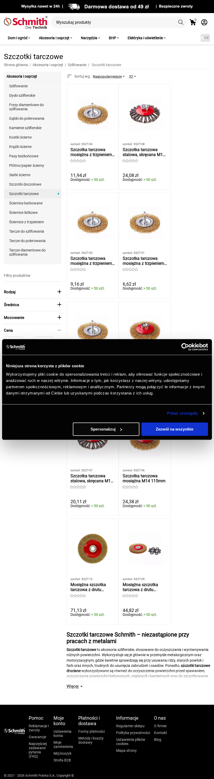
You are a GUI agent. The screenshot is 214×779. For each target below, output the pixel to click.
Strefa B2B (62, 760)
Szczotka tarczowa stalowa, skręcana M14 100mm (91, 478)
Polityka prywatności (133, 733)
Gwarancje (37, 737)
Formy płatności (91, 731)
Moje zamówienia (63, 744)
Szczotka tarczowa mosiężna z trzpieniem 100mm (91, 152)
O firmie (160, 726)
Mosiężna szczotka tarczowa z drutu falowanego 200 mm (142, 587)
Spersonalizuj (103, 429)
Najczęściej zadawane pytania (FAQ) (38, 750)
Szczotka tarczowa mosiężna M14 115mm (144, 478)
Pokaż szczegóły (182, 413)
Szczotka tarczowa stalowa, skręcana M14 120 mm (144, 152)
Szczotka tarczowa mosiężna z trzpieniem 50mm (143, 261)
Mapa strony (126, 750)
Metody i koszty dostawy (91, 740)
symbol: (75, 144)
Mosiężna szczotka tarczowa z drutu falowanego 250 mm (89, 587)
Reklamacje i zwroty (39, 728)
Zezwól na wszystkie (174, 429)
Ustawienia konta (63, 733)
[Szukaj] (181, 22)
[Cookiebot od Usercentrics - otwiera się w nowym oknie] (185, 347)
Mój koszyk (63, 753)
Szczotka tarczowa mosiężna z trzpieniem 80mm (91, 261)
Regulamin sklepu (130, 726)
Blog (157, 739)
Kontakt (160, 733)
